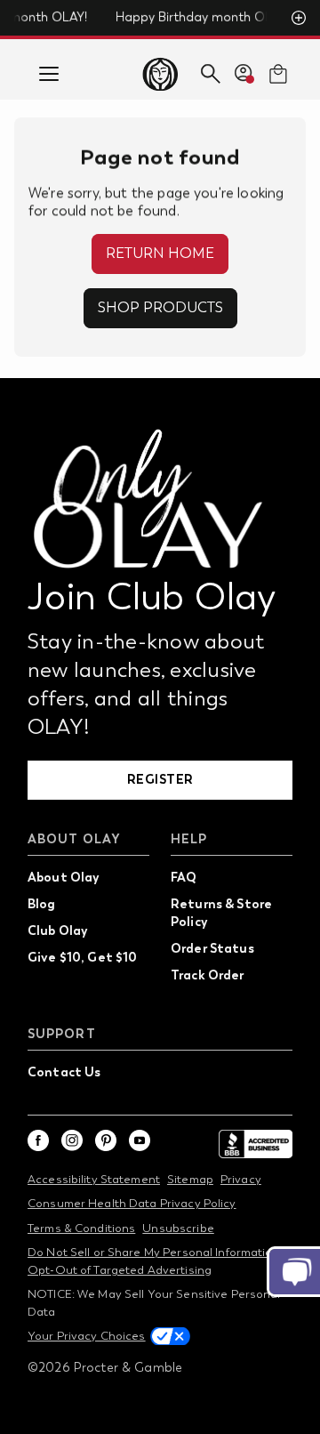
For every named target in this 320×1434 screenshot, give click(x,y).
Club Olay (57, 930)
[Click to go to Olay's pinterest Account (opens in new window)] (105, 1140)
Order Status (212, 948)
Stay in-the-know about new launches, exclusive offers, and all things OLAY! (146, 683)
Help (189, 839)
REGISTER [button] (160, 779)
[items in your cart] (278, 74)
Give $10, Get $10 (82, 957)
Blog (42, 904)
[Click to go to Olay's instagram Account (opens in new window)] (72, 1140)
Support (62, 1034)
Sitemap (190, 1179)
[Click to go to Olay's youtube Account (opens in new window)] (139, 1140)
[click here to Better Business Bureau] (255, 1144)
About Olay (74, 839)
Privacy (240, 1179)
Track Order (207, 975)
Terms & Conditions (81, 1228)
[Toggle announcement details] (299, 18)
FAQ (183, 877)
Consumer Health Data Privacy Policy (132, 1203)
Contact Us (64, 1072)
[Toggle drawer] (49, 74)
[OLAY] (159, 74)
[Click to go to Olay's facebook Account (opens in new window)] (38, 1140)
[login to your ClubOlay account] (244, 74)
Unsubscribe (177, 1228)
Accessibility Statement (94, 1179)
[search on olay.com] (210, 74)
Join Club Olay (152, 597)
